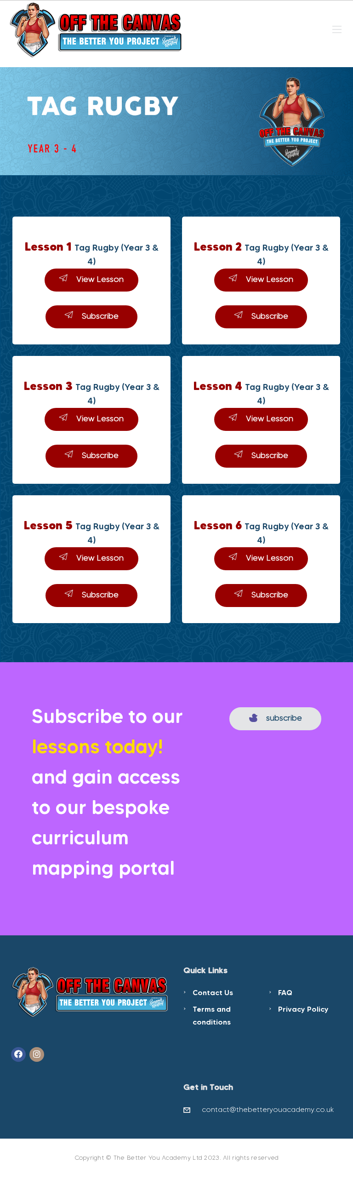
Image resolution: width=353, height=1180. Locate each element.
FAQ (285, 992)
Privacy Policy (303, 1009)
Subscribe (100, 316)
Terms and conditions (212, 1015)
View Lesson (100, 279)
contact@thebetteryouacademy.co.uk (268, 1109)
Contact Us (213, 992)
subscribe (284, 718)
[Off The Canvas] (96, 28)
